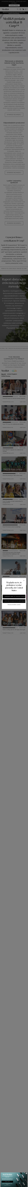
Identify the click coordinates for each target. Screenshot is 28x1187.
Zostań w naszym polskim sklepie (15, 601)
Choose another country (14, 604)
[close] (24, 580)
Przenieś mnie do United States (15, 596)
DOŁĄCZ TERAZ (7, 1181)
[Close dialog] (26, 1173)
